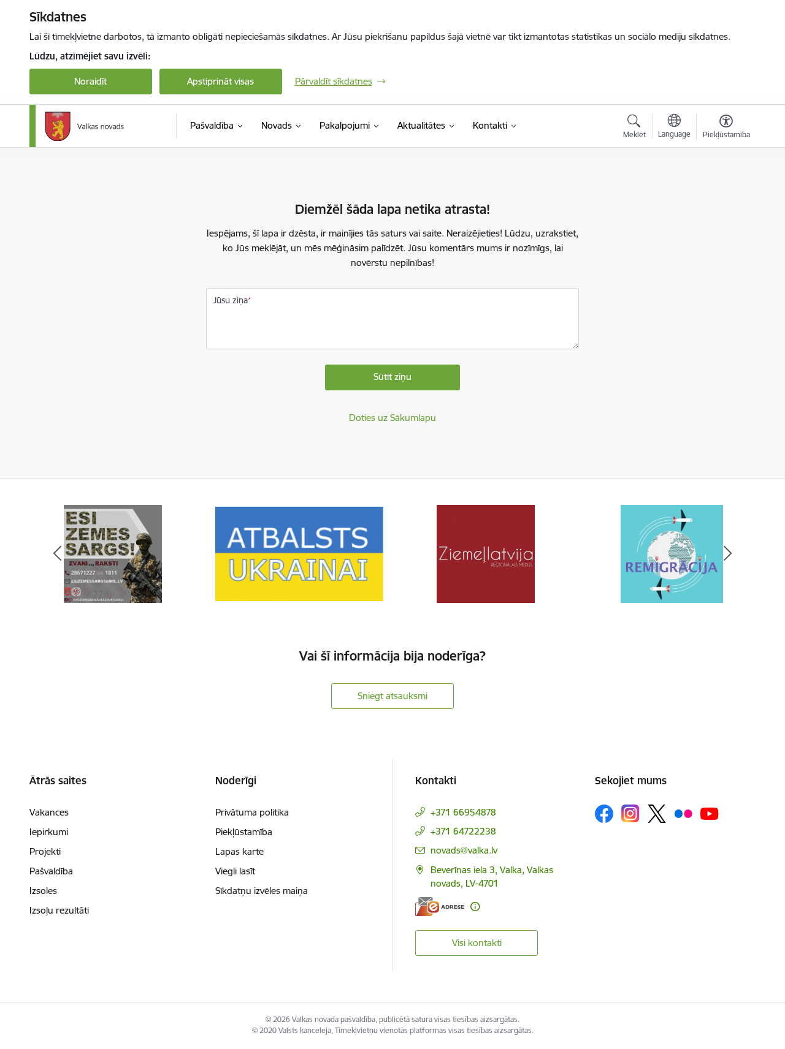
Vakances (49, 812)
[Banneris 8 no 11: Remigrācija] (672, 553)
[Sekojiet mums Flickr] (683, 813)
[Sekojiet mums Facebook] (604, 814)
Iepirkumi (48, 832)
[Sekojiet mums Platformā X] (657, 814)
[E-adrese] (439, 906)
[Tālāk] (728, 553)
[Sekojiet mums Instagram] (630, 813)
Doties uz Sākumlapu (392, 417)
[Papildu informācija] (475, 906)
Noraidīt (90, 81)
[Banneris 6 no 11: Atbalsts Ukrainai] (299, 553)
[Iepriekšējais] (57, 553)
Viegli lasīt (235, 871)
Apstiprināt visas (220, 81)
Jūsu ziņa (230, 300)
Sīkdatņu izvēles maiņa (261, 890)
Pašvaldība (51, 871)
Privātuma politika (252, 812)
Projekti (45, 851)
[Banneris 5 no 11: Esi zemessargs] (113, 553)
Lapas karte (239, 851)
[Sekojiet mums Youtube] (709, 813)
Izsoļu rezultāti (59, 910)
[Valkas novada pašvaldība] (84, 126)
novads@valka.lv (464, 850)
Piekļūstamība (243, 832)
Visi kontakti (477, 943)
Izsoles (43, 890)
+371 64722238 (463, 831)
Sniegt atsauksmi (392, 696)
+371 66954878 (463, 812)
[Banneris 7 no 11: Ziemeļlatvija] (486, 553)
